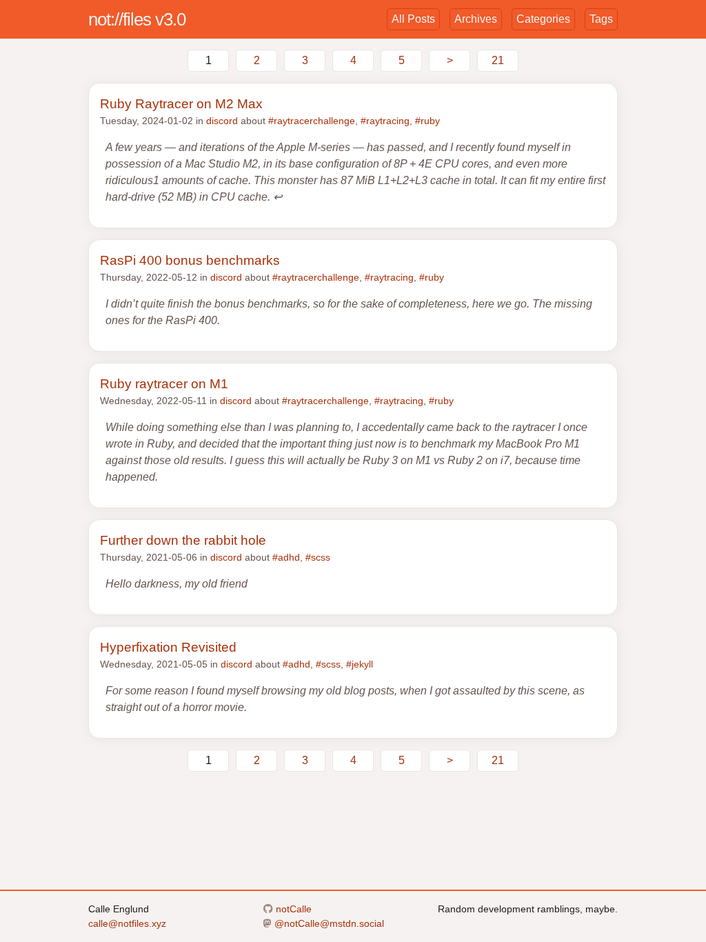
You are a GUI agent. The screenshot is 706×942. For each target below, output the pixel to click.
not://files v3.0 (136, 19)
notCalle (292, 908)
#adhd (286, 557)
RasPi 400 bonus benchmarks (190, 260)
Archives (475, 19)
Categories (543, 19)
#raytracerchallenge (311, 120)
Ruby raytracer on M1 (164, 384)
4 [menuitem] (353, 60)
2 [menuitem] (257, 60)
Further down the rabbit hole (183, 540)
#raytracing (385, 120)
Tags (601, 19)
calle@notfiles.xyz (127, 923)
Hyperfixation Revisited (168, 647)
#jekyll (359, 664)
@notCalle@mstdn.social (328, 923)
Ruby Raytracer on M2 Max (181, 104)
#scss (317, 557)
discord (222, 120)
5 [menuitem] (402, 60)
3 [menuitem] (305, 60)
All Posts (413, 19)
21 (498, 60)
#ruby (427, 120)
